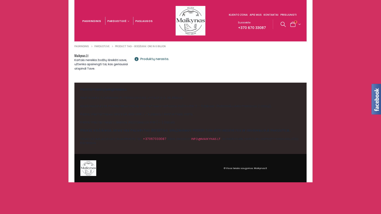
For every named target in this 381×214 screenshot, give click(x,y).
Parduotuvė (117, 21)
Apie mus (256, 15)
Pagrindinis (91, 21)
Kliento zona (238, 15)
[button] (283, 24)
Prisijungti (288, 15)
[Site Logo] (190, 20)
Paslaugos (144, 21)
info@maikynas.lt (206, 139)
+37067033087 (154, 139)
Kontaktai (271, 15)
